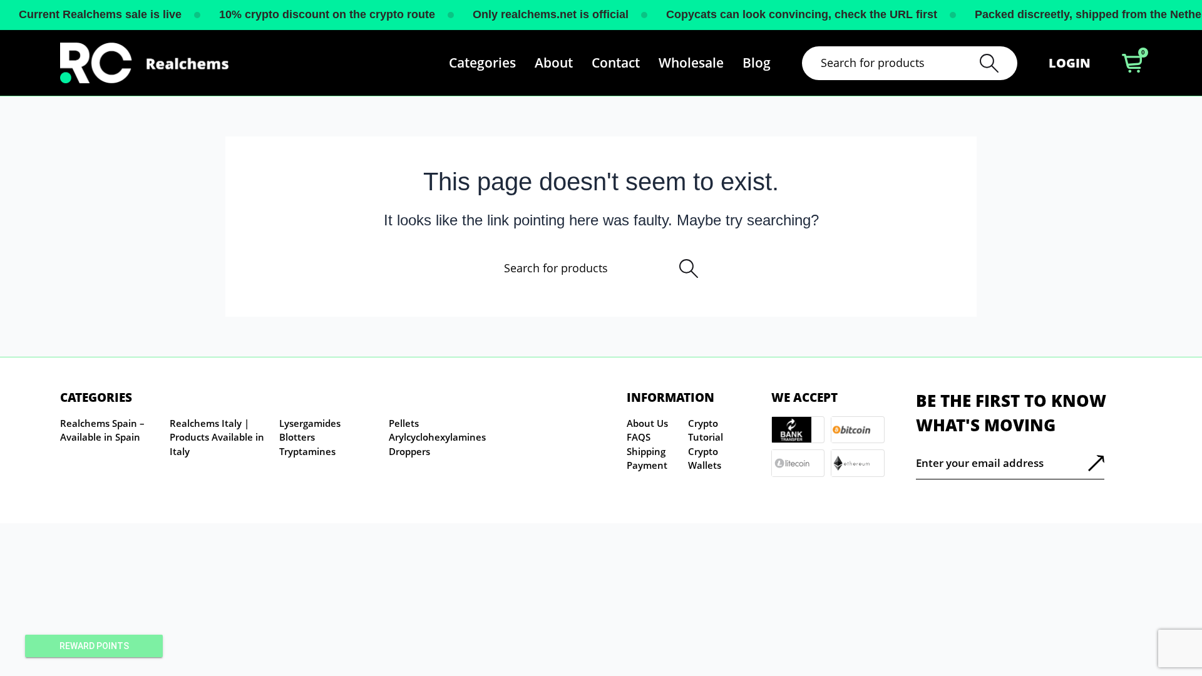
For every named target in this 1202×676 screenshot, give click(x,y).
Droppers (409, 451)
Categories (482, 62)
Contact (616, 62)
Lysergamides (310, 423)
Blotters (297, 437)
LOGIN (1070, 62)
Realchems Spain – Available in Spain (102, 430)
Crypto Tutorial (705, 430)
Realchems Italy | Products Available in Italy (217, 437)
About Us (647, 423)
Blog (756, 62)
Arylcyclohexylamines (437, 437)
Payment (647, 465)
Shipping (646, 451)
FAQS (638, 437)
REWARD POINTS (94, 646)
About (554, 62)
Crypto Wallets (704, 458)
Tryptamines (307, 451)
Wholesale (691, 62)
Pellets (404, 423)
